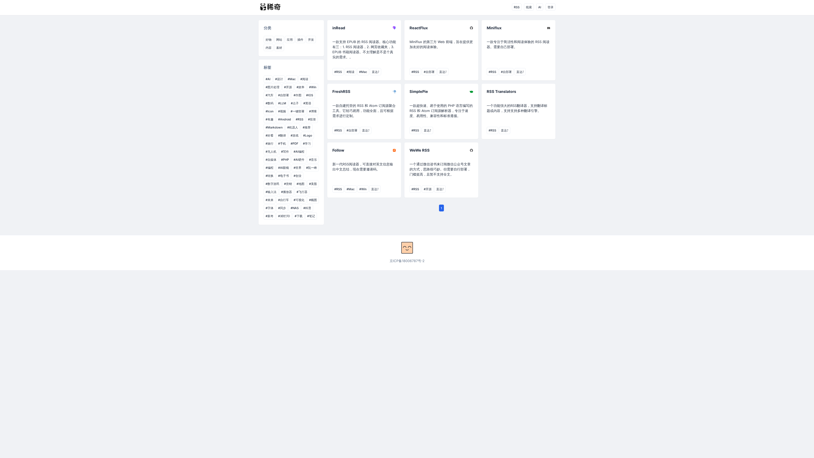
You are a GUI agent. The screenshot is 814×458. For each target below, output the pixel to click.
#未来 (269, 200)
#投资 (312, 119)
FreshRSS (341, 91)
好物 (269, 39)
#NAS (295, 208)
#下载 (298, 216)
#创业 (297, 175)
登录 (550, 7)
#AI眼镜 (283, 167)
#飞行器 (302, 192)
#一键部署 (297, 111)
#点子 (295, 103)
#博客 (313, 111)
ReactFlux (419, 28)
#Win (312, 87)
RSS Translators (501, 91)
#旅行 (269, 143)
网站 (279, 39)
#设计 (279, 79)
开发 (311, 39)
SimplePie (419, 91)
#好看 (269, 135)
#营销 (288, 184)
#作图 (297, 95)
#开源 (288, 87)
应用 (290, 39)
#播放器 (286, 192)
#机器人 (292, 127)
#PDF (294, 143)
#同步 (282, 208)
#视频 (282, 111)
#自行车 (283, 200)
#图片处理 (272, 87)
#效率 (300, 87)
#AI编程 (299, 151)
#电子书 (283, 175)
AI (539, 7)
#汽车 (269, 95)
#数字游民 (272, 184)
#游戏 (294, 135)
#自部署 (283, 95)
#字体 (269, 208)
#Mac (292, 79)
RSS (517, 7)
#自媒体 (271, 159)
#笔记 (311, 216)
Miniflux (494, 28)
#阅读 (304, 79)
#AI (268, 79)
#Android (284, 119)
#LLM (282, 103)
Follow (338, 150)
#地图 (300, 184)
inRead (338, 28)
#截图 (313, 200)
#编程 (269, 167)
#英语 (307, 103)
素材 (279, 47)
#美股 (313, 184)
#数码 (269, 103)
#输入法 (271, 192)
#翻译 (282, 135)
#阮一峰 (311, 167)
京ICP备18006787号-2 (407, 261)
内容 (269, 47)
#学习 (307, 143)
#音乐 (313, 159)
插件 (300, 39)
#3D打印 (284, 216)
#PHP (285, 159)
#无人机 (271, 151)
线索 (529, 7)
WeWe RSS (420, 150)
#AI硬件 (299, 159)
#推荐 (307, 127)
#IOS (309, 95)
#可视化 (299, 200)
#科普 (307, 208)
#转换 (269, 175)
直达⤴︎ (375, 72)
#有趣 (269, 119)
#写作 (285, 151)
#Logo (307, 135)
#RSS (299, 119)
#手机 (282, 143)
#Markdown (274, 127)
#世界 (297, 167)
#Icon (269, 111)
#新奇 (269, 216)
